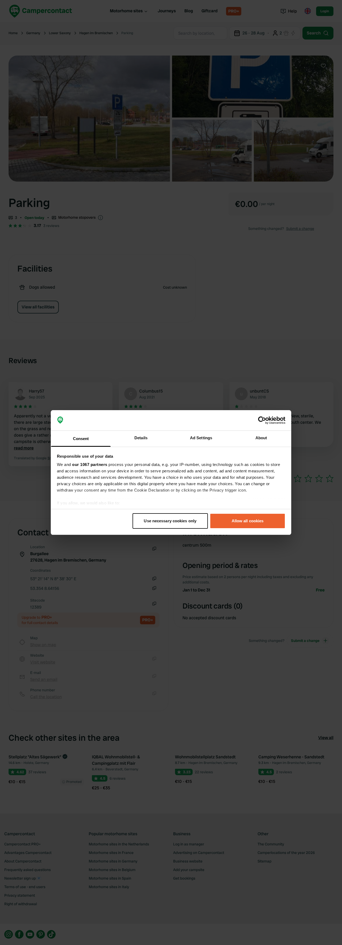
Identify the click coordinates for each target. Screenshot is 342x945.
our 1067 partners (89, 464)
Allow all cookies (248, 521)
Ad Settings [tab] (201, 438)
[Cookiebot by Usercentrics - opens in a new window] (262, 420)
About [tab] (261, 438)
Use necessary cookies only (170, 521)
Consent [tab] (81, 438)
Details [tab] (140, 438)
